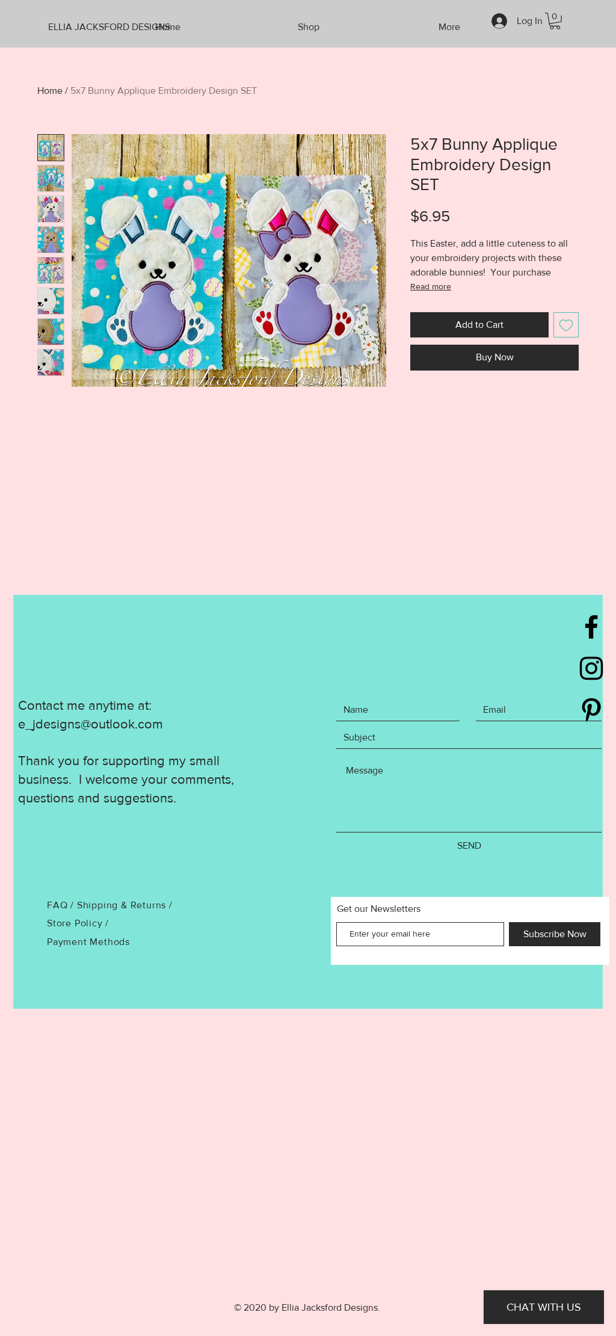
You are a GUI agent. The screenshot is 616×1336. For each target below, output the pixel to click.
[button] (555, 21)
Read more (430, 286)
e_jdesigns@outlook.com (90, 724)
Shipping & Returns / (125, 905)
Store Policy (76, 923)
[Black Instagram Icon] (591, 668)
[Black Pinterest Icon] (591, 709)
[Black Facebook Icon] (591, 626)
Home (50, 90)
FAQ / (62, 905)
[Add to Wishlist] (566, 324)
